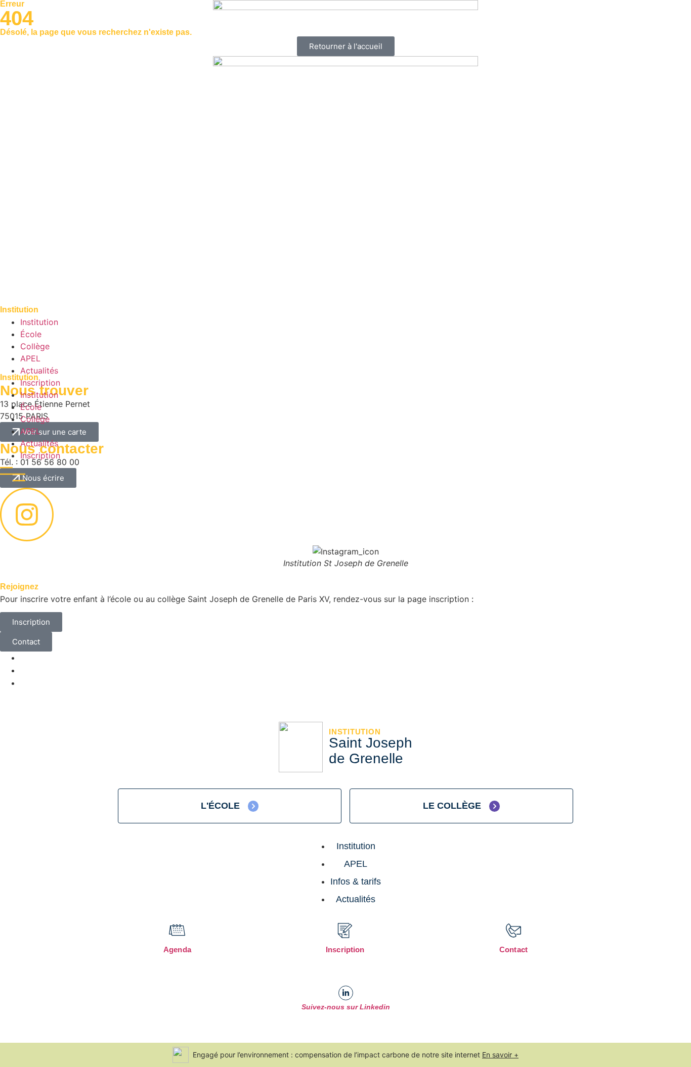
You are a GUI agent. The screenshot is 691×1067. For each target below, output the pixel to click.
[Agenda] (177, 930)
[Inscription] (345, 930)
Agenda (177, 949)
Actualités (39, 370)
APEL (30, 358)
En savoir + (500, 1054)
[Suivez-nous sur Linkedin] (345, 993)
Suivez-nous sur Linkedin (345, 1007)
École (30, 334)
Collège (35, 346)
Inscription (40, 383)
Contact (513, 949)
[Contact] (513, 930)
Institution (39, 322)
